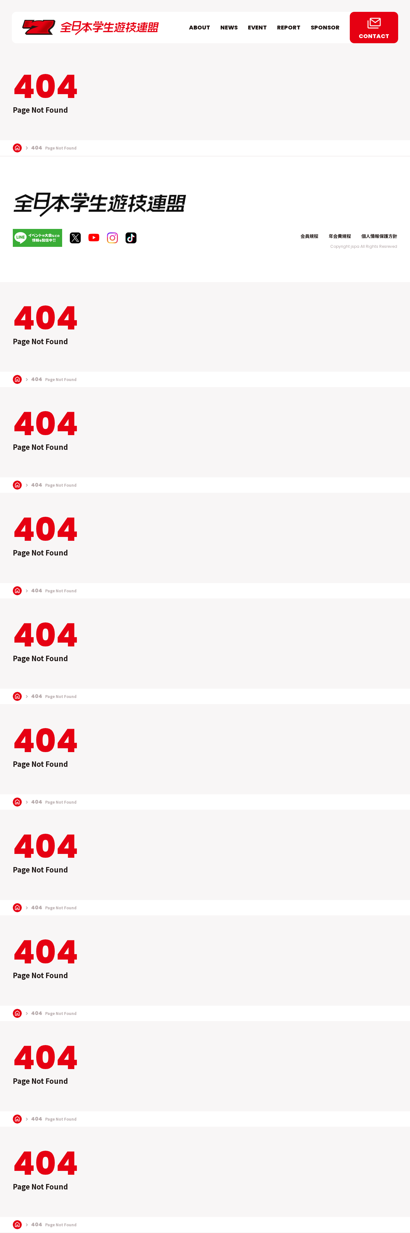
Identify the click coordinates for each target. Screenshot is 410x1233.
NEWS (229, 27)
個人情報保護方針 (379, 236)
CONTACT (374, 36)
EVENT (257, 27)
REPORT (288, 27)
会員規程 (309, 236)
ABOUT (199, 27)
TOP (17, 147)
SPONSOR (325, 27)
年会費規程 (340, 236)
